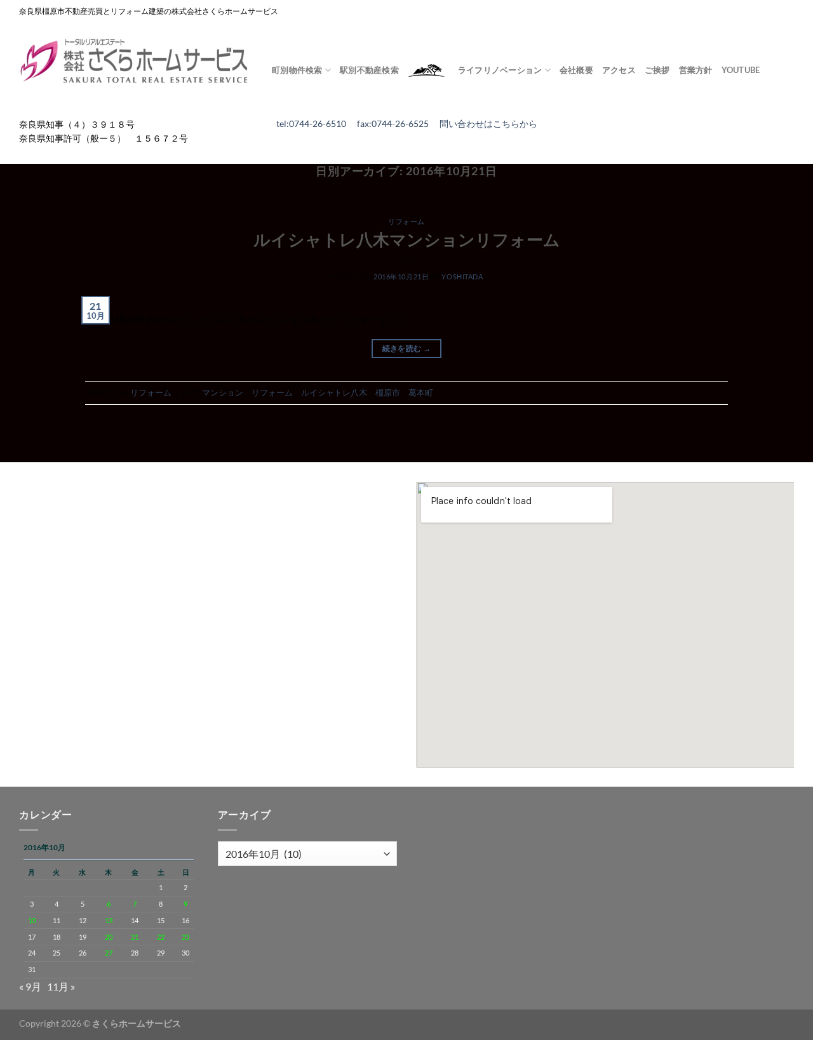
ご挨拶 (657, 70)
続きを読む (406, 348)
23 (185, 937)
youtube (741, 70)
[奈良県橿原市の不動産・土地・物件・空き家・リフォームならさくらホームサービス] (136, 61)
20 (108, 937)
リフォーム (406, 221)
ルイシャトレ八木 (334, 392)
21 (134, 937)
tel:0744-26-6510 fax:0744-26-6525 (358, 124)
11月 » (61, 986)
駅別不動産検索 (369, 70)
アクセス (619, 70)
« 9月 (30, 986)
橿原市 (387, 392)
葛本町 (420, 392)
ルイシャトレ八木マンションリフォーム (406, 239)
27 (108, 953)
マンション (222, 392)
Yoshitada (462, 276)
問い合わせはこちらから (488, 124)
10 (32, 920)
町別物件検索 (297, 70)
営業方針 (696, 70)
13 (108, 920)
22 (161, 937)
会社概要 (576, 70)
